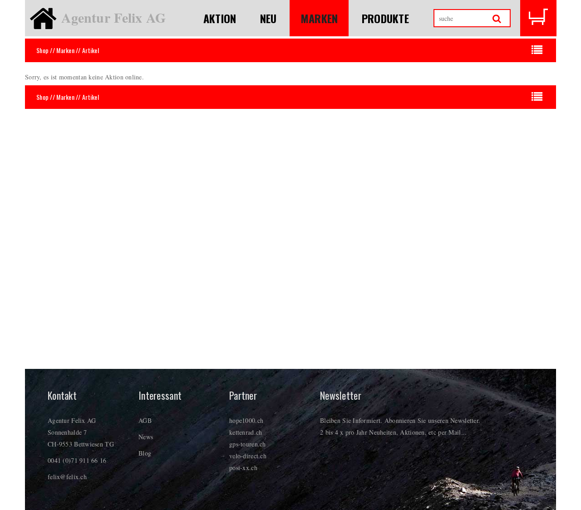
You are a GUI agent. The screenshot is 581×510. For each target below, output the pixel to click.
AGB (145, 420)
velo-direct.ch (247, 455)
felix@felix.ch (67, 476)
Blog (144, 453)
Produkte (385, 18)
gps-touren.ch (247, 444)
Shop (42, 50)
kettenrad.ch (245, 432)
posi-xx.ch (243, 467)
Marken (319, 18)
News (145, 436)
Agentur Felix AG (113, 17)
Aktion (219, 18)
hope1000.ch (246, 420)
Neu (268, 18)
